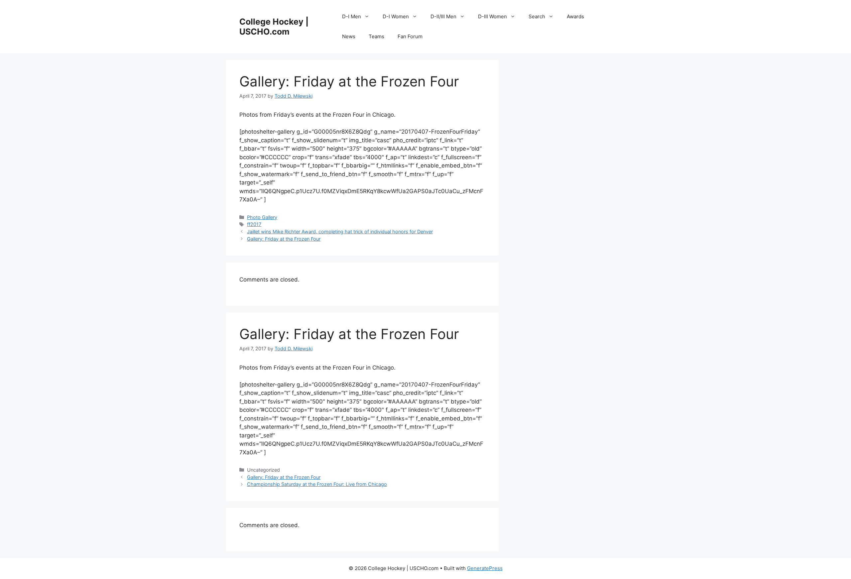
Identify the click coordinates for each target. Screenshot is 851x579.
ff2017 (254, 224)
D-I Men (351, 16)
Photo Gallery (262, 217)
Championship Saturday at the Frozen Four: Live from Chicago (317, 484)
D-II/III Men (443, 16)
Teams (376, 36)
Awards (575, 16)
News (348, 36)
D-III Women (492, 16)
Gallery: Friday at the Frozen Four (283, 239)
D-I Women (396, 16)
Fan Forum (410, 36)
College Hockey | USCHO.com (273, 27)
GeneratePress (485, 568)
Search (537, 16)
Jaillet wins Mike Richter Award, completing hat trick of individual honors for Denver (340, 231)
